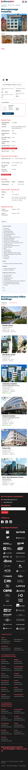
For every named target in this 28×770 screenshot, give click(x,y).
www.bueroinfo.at (4, 661)
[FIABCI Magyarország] (20, 615)
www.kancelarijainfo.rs (18, 689)
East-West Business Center (12, 477)
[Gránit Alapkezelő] (7, 548)
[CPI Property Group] (7, 532)
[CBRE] (7, 591)
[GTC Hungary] (7, 557)
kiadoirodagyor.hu (17, 641)
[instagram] (11, 521)
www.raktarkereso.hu (18, 718)
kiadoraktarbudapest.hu (6, 648)
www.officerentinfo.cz (18, 670)
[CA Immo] (7, 553)
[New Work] (7, 586)
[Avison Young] (20, 600)
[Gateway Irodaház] (14, 373)
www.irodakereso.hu (18, 675)
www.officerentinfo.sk (5, 698)
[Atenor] (7, 561)
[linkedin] (7, 521)
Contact (3, 766)
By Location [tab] (3, 304)
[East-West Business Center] (14, 467)
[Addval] (20, 566)
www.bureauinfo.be (18, 661)
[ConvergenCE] (20, 553)
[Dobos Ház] (14, 438)
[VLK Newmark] (7, 615)
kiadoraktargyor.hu (18, 648)
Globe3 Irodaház (8, 416)
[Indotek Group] (7, 537)
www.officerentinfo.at (5, 663)
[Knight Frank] (7, 610)
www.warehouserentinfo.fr (6, 720)
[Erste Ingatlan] (20, 543)
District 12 (3, 6)
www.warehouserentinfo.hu (19, 720)
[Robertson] (20, 610)
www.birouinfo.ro (4, 689)
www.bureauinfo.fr (4, 675)
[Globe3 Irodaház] (14, 405)
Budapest (18, 5)
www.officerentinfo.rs (18, 691)
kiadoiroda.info (4, 639)
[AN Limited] (7, 605)
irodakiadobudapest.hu (5, 641)
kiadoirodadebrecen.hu (18, 639)
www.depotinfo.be (4, 711)
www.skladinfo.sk (4, 739)
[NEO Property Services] (7, 571)
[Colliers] (7, 595)
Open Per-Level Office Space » (9, 148)
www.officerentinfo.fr (5, 677)
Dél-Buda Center (8, 355)
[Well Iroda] (7, 619)
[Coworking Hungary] (20, 628)
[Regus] (20, 576)
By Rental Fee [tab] (4, 302)
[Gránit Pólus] (7, 566)
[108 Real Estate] (20, 605)
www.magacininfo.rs (18, 732)
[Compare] (3, 79)
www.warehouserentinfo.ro (6, 733)
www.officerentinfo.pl (18, 684)
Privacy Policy (22, 766)
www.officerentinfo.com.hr (6, 670)
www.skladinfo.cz (17, 711)
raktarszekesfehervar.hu (19, 650)
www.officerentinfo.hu (18, 677)
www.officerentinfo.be (18, 663)
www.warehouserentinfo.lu (6, 726)
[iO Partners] (20, 595)
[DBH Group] (7, 581)
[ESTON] (7, 600)
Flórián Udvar (7, 326)
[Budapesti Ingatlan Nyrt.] (20, 548)
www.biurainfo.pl (17, 682)
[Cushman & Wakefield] (20, 591)
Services (4, 221)
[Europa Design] (20, 620)
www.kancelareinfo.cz (18, 668)
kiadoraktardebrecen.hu (6, 650)
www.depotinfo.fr (4, 718)
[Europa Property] (20, 624)
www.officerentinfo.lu (5, 684)
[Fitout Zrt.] (20, 571)
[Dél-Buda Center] (14, 344)
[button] (25, 2)
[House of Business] (20, 581)
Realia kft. (10, 107)
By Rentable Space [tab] (13, 302)
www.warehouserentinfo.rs (19, 733)
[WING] (20, 531)
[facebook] (3, 521)
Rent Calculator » (6, 174)
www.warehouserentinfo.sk (6, 740)
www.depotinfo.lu (4, 725)
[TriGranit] (20, 561)
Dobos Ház (6, 448)
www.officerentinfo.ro (5, 691)
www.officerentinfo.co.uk (19, 696)
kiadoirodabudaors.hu (5, 643)
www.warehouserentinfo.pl (19, 726)
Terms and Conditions (12, 766)
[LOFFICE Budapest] (20, 586)
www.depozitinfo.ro (5, 732)
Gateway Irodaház (9, 384)
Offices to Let (11, 5)
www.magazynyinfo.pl (18, 725)
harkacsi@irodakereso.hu (10, 499)
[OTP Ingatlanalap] (20, 537)
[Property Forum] (7, 624)
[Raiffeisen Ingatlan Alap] (7, 543)
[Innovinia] (20, 557)
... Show (17, 108)
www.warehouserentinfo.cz (19, 713)
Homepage (3, 5)
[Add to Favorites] (6, 79)
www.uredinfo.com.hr (5, 668)
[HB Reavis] (7, 576)
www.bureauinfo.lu (5, 682)
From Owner (5, 102)
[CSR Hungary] (7, 628)
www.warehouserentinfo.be (6, 713)
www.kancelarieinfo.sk (5, 696)
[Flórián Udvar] (14, 315)
